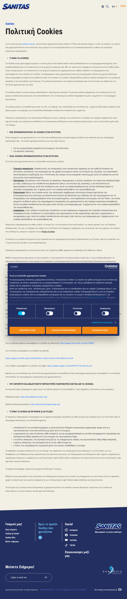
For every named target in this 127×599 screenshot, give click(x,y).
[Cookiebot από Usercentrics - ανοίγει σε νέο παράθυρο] (106, 267)
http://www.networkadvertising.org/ (45, 404)
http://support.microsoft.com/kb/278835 (77, 343)
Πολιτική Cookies (98, 298)
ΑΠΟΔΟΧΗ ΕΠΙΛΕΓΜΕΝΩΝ (64, 330)
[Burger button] (123, 6)
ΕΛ (113, 7)
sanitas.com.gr (28, 44)
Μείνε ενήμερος (12, 541)
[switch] (49, 313)
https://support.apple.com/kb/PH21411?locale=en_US (69, 366)
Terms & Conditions (46, 590)
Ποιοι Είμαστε (11, 529)
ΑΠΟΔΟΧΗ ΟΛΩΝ (100, 330)
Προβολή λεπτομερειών (102, 322)
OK (46, 577)
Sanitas (9, 23)
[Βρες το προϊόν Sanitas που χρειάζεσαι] (48, 530)
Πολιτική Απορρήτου (63, 590)
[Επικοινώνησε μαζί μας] (102, 6)
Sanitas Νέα (10, 537)
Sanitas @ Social (12, 533)
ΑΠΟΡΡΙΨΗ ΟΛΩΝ (27, 330)
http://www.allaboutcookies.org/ (34, 397)
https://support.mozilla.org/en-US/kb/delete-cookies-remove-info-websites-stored (39, 358)
